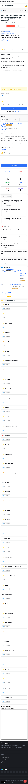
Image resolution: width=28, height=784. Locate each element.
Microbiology (8, 388)
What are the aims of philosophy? (12, 209)
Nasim (9, 292)
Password (3, 99)
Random (17, 119)
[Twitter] (5, 772)
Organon (7, 370)
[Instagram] (17, 772)
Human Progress (9, 557)
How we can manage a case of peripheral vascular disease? (12, 57)
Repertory (7, 313)
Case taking (8, 342)
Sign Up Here (18, 111)
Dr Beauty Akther (16, 284)
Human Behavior (9, 463)
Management (7, 538)
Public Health (8, 416)
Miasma (7, 351)
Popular (3, 196)
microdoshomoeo (17, 782)
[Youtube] (11, 772)
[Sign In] (26, 6)
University (6, 660)
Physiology (7, 491)
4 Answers (8, 205)
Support (3, 760)
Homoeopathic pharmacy (11, 426)
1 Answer (5, 232)
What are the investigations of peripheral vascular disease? (13, 62)
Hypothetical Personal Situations (13, 566)
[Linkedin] (8, 772)
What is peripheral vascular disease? (12, 70)
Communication (8, 697)
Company (6, 641)
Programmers (8, 594)
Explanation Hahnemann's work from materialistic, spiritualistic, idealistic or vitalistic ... (14, 202)
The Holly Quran (9, 604)
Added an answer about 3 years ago (12, 128)
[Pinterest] (20, 772)
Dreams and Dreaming (10, 575)
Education (7, 519)
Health (6, 529)
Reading (7, 669)
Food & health (8, 547)
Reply (9, 153)
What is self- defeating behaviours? (10, 229)
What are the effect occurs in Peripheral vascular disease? (12, 66)
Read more (4, 149)
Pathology (9, 33)
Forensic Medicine (9, 501)
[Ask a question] (25, 781)
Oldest (7, 119)
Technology (8, 510)
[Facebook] (2, 772)
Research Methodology (10, 473)
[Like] (2, 49)
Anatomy (7, 632)
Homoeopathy (8, 454)
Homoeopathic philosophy (11, 360)
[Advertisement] (14, 79)
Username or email (5, 93)
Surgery (13, 33)
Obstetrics (7, 444)
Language (7, 435)
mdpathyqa (10, 5)
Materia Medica (8, 323)
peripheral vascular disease (7, 47)
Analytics (7, 482)
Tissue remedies (9, 622)
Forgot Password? (23, 104)
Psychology (8, 398)
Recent (12, 119)
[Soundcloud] (14, 772)
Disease (4, 33)
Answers (9, 196)
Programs (7, 688)
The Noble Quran (9, 613)
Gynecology (8, 379)
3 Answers (8, 222)
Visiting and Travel (9, 650)
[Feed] (23, 772)
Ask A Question (23, 10)
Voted (3, 119)
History (6, 585)
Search (4, 10)
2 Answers (8, 211)
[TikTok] (25, 772)
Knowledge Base (5, 757)
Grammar (7, 678)
